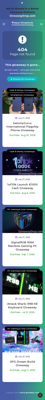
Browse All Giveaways (23, 79)
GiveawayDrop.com (22, 15)
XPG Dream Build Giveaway (22, 363)
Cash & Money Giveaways (22, 90)
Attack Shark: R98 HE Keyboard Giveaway (22, 305)
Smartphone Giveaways (22, 95)
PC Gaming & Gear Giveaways (22, 209)
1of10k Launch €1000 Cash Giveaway (22, 186)
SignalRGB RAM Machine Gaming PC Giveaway (22, 246)
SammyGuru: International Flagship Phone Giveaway (22, 127)
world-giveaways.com (29, 393)
